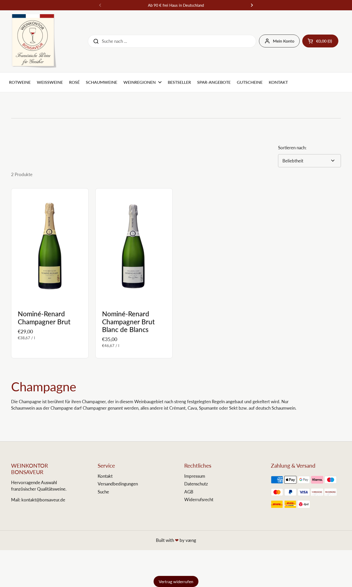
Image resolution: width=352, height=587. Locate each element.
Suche (103, 491)
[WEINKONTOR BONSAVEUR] (34, 41)
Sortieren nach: (292, 147)
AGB (188, 491)
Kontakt (105, 476)
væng (191, 540)
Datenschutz (196, 483)
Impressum (194, 476)
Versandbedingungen (118, 483)
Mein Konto (283, 40)
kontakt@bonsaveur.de (43, 499)
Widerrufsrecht (198, 499)
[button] (320, 41)
